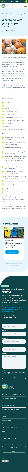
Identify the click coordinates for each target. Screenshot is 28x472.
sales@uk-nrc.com (10, 317)
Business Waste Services (9, 398)
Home (3, 14)
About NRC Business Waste (9, 427)
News (7, 14)
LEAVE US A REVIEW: (5, 1)
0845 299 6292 (9, 315)
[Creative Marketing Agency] (14, 461)
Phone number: (5, 338)
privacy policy (21, 370)
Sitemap (4, 435)
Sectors (4, 416)
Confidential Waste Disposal (10, 413)
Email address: (5, 330)
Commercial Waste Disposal (10, 402)
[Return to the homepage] (6, 5)
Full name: (4, 322)
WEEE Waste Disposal (8, 405)
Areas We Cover (6, 420)
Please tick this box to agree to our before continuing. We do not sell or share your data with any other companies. (14, 372)
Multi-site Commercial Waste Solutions (13, 394)
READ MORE (11, 252)
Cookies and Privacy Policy (9, 438)
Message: (4, 353)
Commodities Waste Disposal (10, 409)
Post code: (4, 345)
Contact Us (5, 424)
